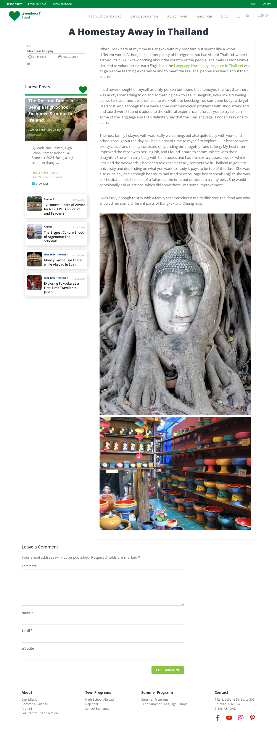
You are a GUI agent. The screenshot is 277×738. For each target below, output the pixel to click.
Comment (29, 566)
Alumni (48, 199)
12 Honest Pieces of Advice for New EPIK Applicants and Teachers (64, 209)
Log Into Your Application (40, 713)
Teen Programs (98, 692)
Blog (225, 16)
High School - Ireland (47, 177)
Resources (204, 16)
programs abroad (62, 4)
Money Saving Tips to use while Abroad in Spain (63, 262)
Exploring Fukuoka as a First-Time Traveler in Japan (61, 287)
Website (28, 648)
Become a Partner (34, 704)
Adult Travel (177, 16)
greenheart (14, 3)
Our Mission (30, 699)
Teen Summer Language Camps (164, 704)
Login (253, 4)
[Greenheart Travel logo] (24, 16)
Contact (221, 692)
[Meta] (218, 718)
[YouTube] (229, 718)
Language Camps (144, 16)
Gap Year (91, 704)
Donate (267, 4)
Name (27, 613)
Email (27, 630)
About (27, 692)
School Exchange (97, 708)
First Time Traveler (46, 173)
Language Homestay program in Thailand (208, 65)
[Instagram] (241, 718)
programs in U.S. (37, 4)
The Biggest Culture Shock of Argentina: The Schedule (64, 236)
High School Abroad (105, 16)
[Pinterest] (252, 718)
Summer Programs (157, 692)
